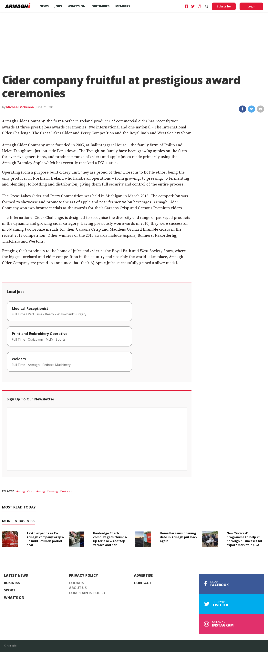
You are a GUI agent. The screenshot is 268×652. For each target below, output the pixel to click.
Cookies (76, 583)
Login (251, 6)
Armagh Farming (47, 491)
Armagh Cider (25, 491)
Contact (142, 583)
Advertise (143, 575)
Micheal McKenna (20, 107)
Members (122, 6)
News (44, 6)
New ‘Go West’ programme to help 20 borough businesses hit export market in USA (245, 539)
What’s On (77, 6)
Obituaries (100, 6)
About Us (78, 588)
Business (66, 491)
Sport (9, 590)
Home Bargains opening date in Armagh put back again (178, 537)
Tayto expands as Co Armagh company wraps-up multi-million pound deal (45, 539)
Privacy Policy (83, 575)
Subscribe (224, 6)
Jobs (58, 6)
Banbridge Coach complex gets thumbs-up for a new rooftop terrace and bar (110, 539)
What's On (14, 597)
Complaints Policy (87, 593)
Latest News (16, 575)
